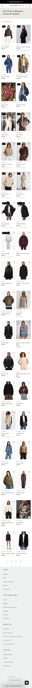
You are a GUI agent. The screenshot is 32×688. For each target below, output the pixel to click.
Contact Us (6, 618)
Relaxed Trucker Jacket (22, 253)
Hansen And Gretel (7, 551)
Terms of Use (7, 640)
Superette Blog (7, 654)
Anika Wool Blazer (21, 553)
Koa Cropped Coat (6, 283)
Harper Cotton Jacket (22, 283)
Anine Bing (4, 74)
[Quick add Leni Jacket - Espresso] (29, 129)
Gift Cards (6, 589)
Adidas (18, 45)
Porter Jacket (5, 194)
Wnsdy (3, 251)
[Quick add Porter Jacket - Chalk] (14, 189)
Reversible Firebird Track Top (23, 374)
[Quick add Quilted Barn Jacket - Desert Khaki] (29, 72)
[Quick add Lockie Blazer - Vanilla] (14, 129)
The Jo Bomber (5, 223)
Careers (5, 658)
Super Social (6, 665)
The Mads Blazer (21, 223)
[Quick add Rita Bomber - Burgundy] (29, 398)
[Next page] (25, 561)
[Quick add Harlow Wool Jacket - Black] (14, 398)
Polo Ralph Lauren (22, 74)
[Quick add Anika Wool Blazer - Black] (29, 548)
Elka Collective (6, 45)
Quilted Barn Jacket (22, 76)
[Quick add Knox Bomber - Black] (14, 338)
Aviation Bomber (6, 313)
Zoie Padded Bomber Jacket (7, 523)
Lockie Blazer (5, 134)
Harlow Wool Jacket (7, 403)
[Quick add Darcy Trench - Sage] (29, 189)
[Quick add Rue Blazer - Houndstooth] (29, 308)
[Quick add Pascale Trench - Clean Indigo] (14, 72)
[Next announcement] (29, 2)
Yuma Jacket (5, 463)
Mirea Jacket (5, 373)
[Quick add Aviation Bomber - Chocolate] (14, 308)
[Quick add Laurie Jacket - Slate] (14, 42)
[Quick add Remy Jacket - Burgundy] (14, 100)
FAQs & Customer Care (10, 607)
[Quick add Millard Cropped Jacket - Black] (14, 548)
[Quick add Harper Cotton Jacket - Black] (29, 278)
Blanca (18, 401)
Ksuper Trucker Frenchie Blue (23, 343)
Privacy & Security (8, 644)
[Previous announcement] (3, 2)
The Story (6, 629)
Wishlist (5, 603)
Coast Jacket (5, 433)
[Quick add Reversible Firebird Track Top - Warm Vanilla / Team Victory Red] (29, 369)
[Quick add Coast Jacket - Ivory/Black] (14, 428)
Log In (5, 599)
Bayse (2, 281)
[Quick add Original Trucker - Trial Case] (29, 100)
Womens (5, 574)
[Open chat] (27, 683)
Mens (4, 578)
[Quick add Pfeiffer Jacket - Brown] (29, 159)
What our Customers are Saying (12, 636)
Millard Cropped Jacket (8, 553)
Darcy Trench (20, 194)
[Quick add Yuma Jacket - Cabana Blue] (14, 458)
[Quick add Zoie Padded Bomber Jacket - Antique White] (14, 517)
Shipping (5, 611)
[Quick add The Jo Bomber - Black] (14, 219)
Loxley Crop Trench (6, 164)
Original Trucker (20, 104)
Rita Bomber (19, 403)
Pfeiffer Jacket (20, 164)
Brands (5, 585)
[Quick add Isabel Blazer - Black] (29, 428)
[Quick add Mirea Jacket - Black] (14, 369)
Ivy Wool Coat (20, 492)
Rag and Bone (5, 490)
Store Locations (8, 632)
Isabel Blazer (20, 433)
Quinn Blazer (19, 522)
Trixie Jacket (20, 463)
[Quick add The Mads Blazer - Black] (29, 219)
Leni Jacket (19, 134)
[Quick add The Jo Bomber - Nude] (14, 248)
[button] (23, 5)
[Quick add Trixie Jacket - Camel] (29, 458)
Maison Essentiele (6, 311)
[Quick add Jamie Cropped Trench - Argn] (14, 488)
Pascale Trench (5, 76)
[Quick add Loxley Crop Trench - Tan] (14, 159)
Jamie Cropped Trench (7, 492)
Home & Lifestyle (8, 581)
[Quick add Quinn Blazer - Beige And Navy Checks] (29, 517)
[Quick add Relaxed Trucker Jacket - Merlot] (29, 248)
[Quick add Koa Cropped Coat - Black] (14, 278)
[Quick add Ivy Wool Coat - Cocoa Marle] (29, 488)
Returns (5, 614)
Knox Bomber (5, 342)
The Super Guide (8, 662)
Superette (4, 132)
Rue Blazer (19, 313)
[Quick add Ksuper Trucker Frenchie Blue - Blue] (29, 338)
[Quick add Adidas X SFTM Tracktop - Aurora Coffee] (29, 42)
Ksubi (18, 251)
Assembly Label (20, 281)
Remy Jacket (4, 104)
